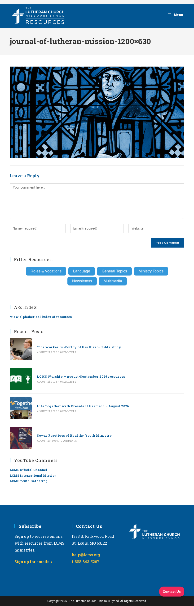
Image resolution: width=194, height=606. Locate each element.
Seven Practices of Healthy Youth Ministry (74, 435)
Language (81, 271)
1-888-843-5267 (85, 561)
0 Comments (68, 352)
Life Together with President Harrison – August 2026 (83, 406)
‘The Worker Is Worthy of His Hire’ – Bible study (79, 347)
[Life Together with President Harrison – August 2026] (21, 408)
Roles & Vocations (46, 271)
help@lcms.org (86, 554)
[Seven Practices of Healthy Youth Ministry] (21, 438)
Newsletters (82, 281)
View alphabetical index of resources (41, 317)
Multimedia (113, 281)
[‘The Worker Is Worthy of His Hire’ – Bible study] (21, 349)
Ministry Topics (151, 271)
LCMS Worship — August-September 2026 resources (81, 376)
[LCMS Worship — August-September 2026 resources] (21, 379)
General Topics (114, 271)
